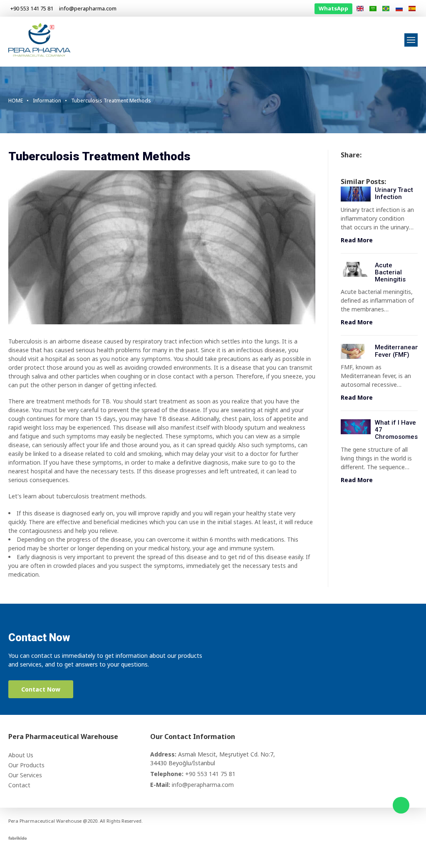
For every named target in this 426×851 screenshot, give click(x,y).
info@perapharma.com (203, 785)
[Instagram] (378, 821)
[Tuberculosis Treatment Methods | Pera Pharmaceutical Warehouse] (39, 39)
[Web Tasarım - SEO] (17, 837)
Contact (19, 785)
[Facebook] (366, 821)
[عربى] (373, 9)
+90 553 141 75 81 (210, 774)
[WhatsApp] (401, 805)
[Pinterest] (413, 821)
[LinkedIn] (389, 821)
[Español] (412, 9)
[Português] (385, 9)
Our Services (25, 775)
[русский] (398, 9)
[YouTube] (401, 821)
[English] (359, 9)
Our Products (26, 765)
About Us (20, 755)
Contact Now (40, 689)
